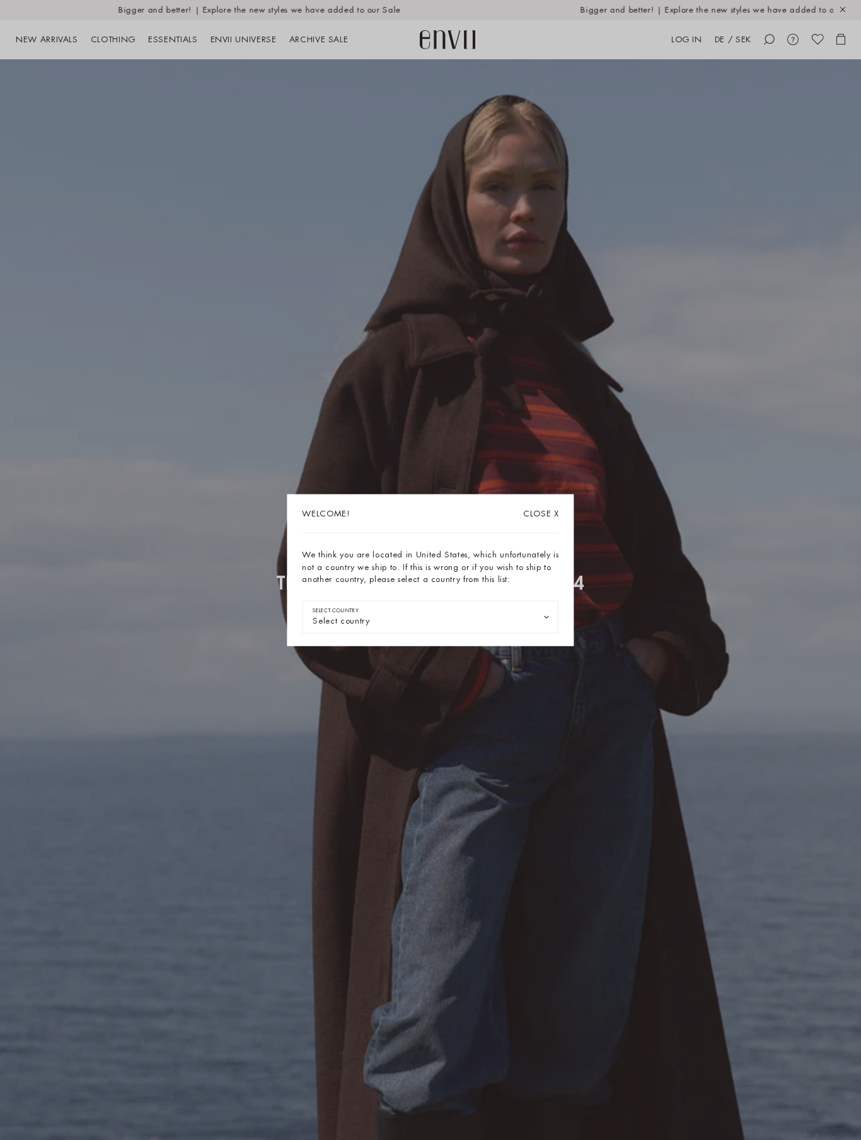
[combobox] (430, 616)
